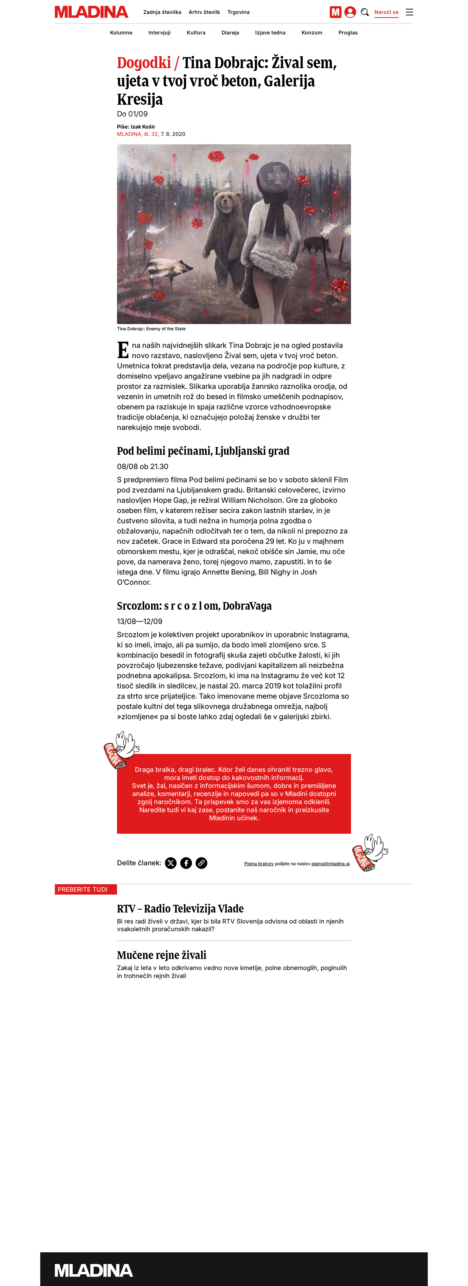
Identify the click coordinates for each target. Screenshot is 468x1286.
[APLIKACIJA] (335, 12)
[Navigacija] (409, 12)
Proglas (348, 32)
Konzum (312, 32)
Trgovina (238, 12)
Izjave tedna (270, 32)
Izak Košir (143, 126)
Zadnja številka (162, 12)
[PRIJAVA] (350, 12)
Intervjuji (159, 32)
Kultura (196, 32)
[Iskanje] (365, 12)
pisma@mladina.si (331, 863)
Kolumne (121, 32)
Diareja (230, 32)
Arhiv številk (204, 12)
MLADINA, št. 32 (137, 134)
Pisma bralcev (259, 863)
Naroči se (386, 12)
